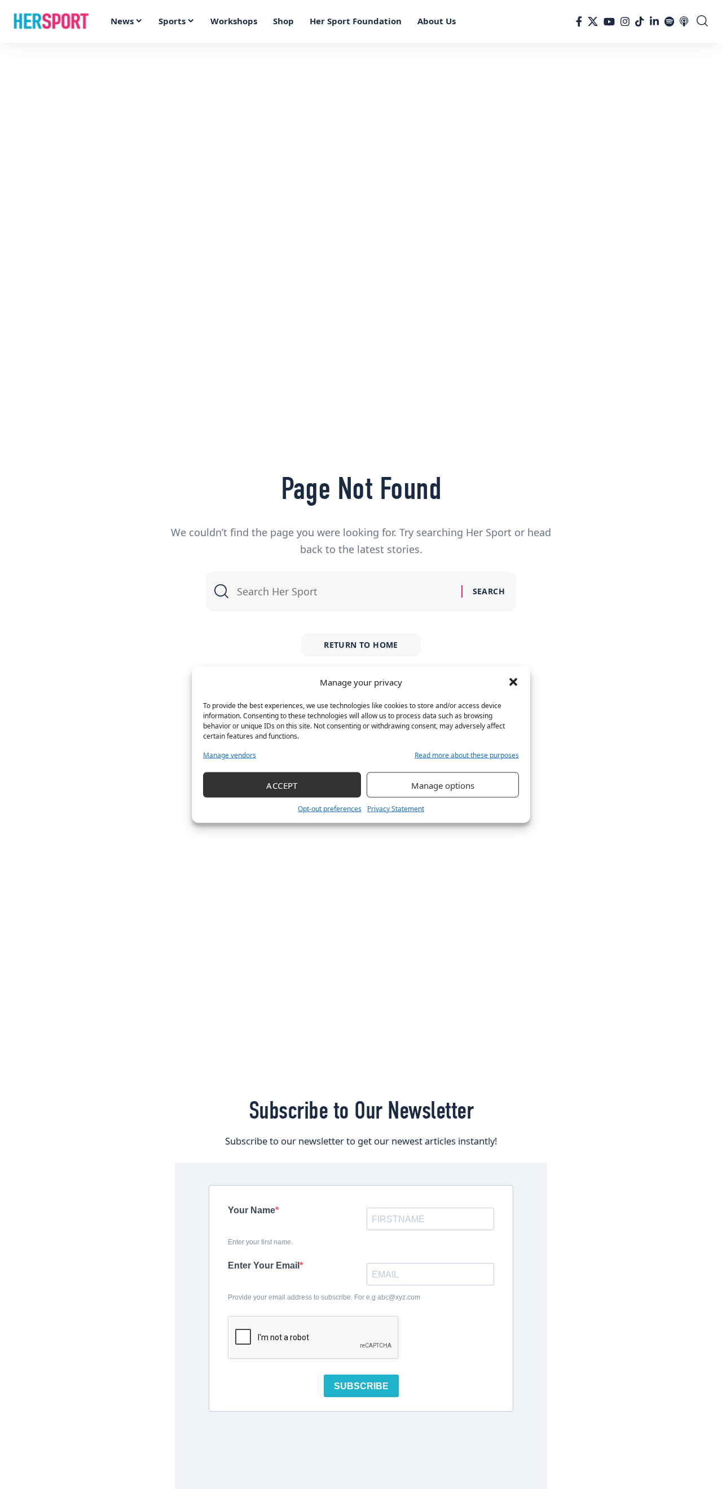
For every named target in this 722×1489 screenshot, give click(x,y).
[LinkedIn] (654, 21)
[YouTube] (609, 21)
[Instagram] (625, 21)
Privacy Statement (395, 808)
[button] (513, 682)
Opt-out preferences (330, 808)
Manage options (442, 784)
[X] (593, 21)
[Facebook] (579, 21)
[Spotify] (669, 21)
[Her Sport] (51, 21)
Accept (282, 784)
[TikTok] (639, 21)
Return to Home (361, 644)
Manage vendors (229, 754)
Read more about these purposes (467, 754)
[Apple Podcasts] (684, 21)
